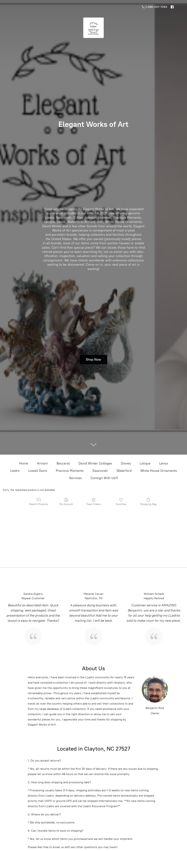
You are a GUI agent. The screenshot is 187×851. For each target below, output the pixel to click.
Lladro (15, 471)
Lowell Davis (37, 471)
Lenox (163, 463)
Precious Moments (70, 471)
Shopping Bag (148, 504)
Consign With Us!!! (104, 478)
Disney (126, 463)
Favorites (121, 504)
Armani (42, 463)
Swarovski (100, 471)
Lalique (145, 463)
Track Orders (93, 504)
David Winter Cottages (95, 463)
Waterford (124, 471)
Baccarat (63, 463)
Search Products (38, 504)
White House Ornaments (158, 471)
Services (75, 478)
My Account (66, 504)
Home (23, 463)
